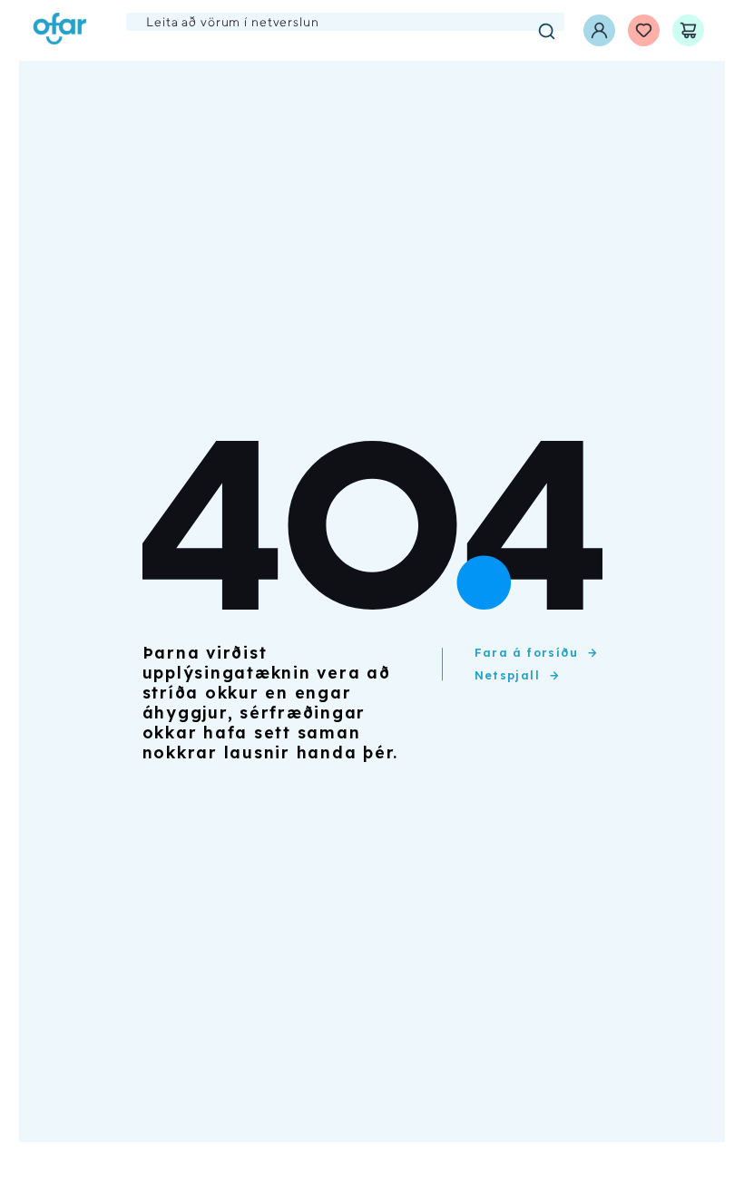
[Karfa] (688, 30)
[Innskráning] (599, 30)
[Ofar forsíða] (60, 30)
